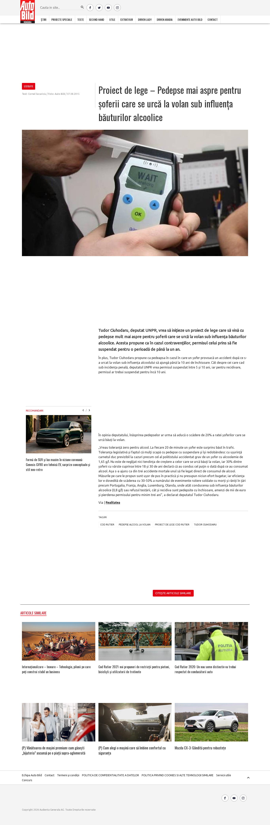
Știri (43, 19)
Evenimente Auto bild (190, 19)
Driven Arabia (165, 19)
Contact (213, 19)
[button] (82, 7)
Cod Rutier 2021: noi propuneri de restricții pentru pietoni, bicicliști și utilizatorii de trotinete (134, 669)
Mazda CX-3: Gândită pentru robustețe (200, 747)
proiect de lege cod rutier (172, 524)
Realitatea (113, 502)
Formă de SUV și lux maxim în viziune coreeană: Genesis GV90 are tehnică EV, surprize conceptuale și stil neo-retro (58, 464)
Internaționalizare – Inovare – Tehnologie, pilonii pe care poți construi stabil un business (56, 669)
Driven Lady (145, 19)
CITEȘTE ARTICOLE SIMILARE (173, 593)
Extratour (126, 19)
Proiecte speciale (61, 19)
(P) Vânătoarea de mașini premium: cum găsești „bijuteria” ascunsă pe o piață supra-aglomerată (53, 750)
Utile (112, 19)
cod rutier (107, 524)
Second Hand (96, 19)
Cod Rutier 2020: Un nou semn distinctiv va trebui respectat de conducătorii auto (205, 669)
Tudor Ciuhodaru (205, 524)
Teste (80, 19)
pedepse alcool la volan (134, 524)
